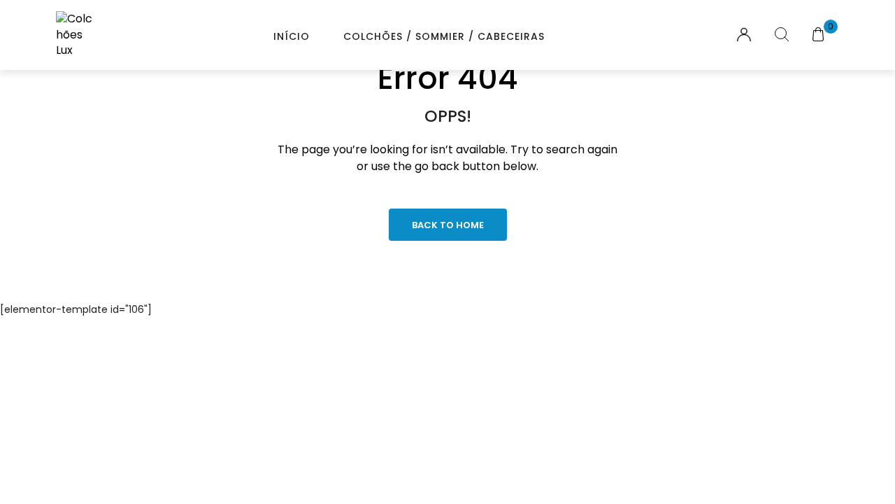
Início (291, 36)
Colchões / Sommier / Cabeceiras (444, 36)
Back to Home (448, 225)
